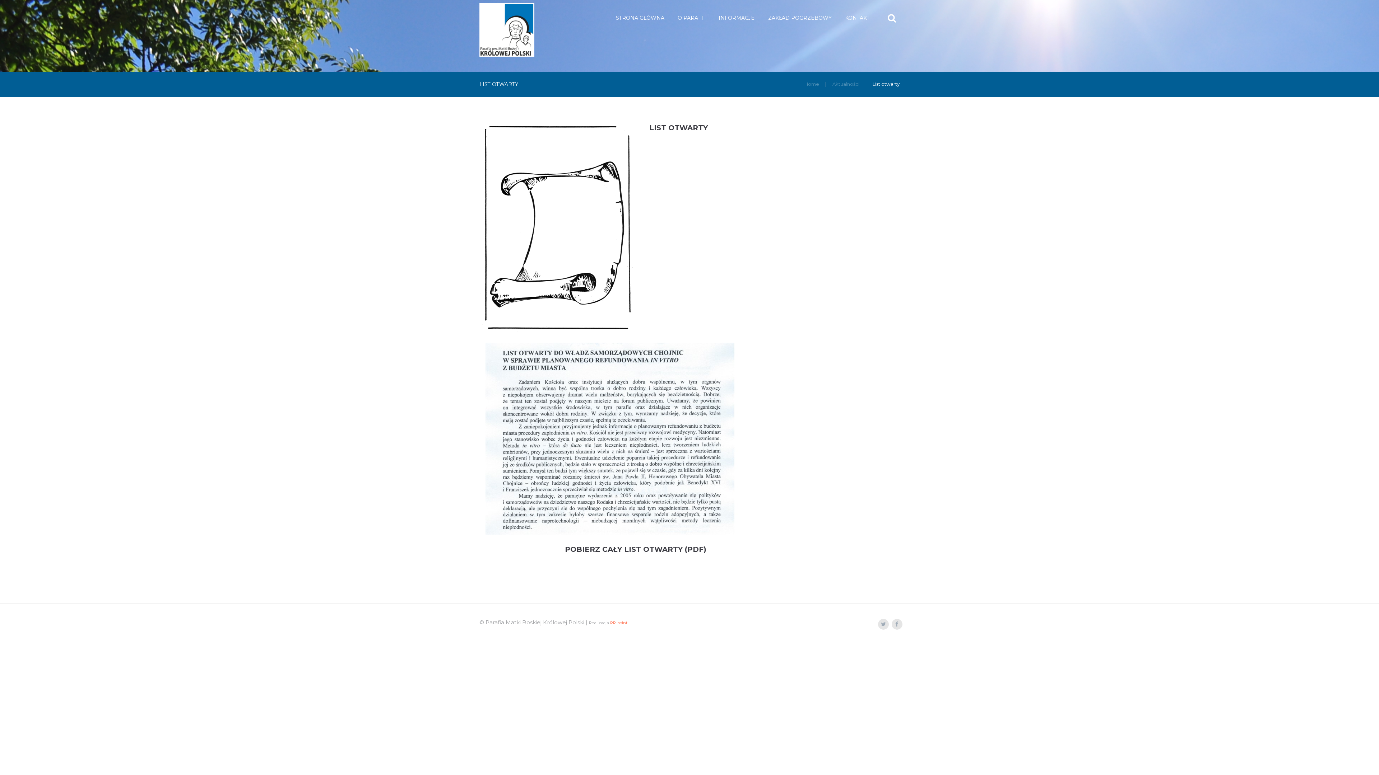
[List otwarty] (557, 228)
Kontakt (857, 18)
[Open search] (892, 18)
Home (811, 84)
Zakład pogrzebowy (800, 18)
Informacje (736, 18)
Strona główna (640, 18)
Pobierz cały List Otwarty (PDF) (635, 549)
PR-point (618, 622)
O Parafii (691, 18)
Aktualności (845, 84)
